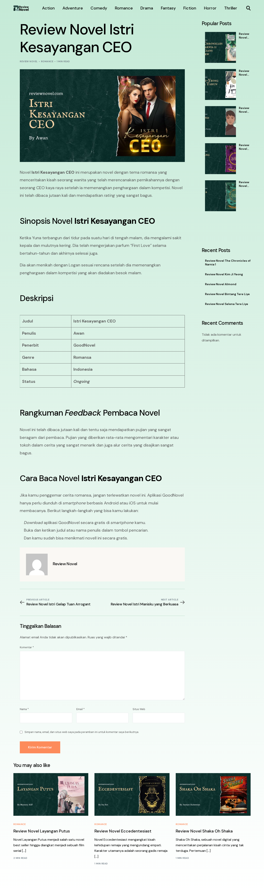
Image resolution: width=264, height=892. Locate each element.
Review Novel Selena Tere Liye (244, 184)
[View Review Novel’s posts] (37, 564)
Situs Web (139, 709)
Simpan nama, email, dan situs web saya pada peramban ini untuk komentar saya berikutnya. (82, 732)
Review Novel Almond (244, 110)
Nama (24, 709)
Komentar (27, 647)
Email (80, 709)
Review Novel (29, 61)
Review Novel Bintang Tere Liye (244, 147)
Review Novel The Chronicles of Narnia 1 (245, 35)
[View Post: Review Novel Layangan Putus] (50, 794)
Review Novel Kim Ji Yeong (244, 72)
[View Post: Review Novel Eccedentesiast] (131, 794)
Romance (47, 61)
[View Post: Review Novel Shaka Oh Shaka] (213, 794)
